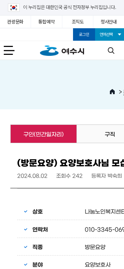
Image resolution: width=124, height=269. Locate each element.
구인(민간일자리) (37, 134)
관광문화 (15, 21)
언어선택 (106, 34)
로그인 (84, 34)
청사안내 (109, 21)
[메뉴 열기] (13, 50)
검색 (111, 50)
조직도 (78, 21)
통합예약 (46, 21)
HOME (112, 92)
